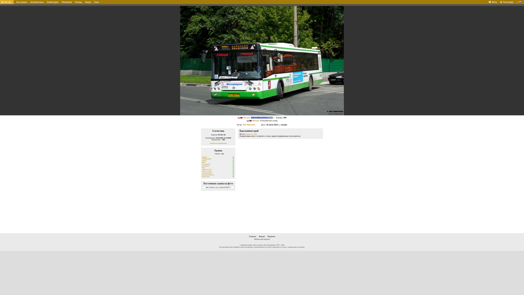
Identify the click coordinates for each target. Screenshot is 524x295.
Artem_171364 (207, 171)
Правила (271, 236)
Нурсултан (205, 176)
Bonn (203, 162)
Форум (262, 236)
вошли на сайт (251, 134)
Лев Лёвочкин (249, 125)
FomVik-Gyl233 (207, 173)
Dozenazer (205, 166)
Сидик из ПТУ (207, 169)
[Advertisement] (262, 212)
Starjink (204, 157)
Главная (252, 236)
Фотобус (8, 2)
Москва (246, 118)
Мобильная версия (262, 239)
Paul (203, 168)
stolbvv (204, 160)
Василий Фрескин (208, 175)
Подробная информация (218, 143)
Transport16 (206, 164)
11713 (270, 118)
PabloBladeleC (207, 159)
